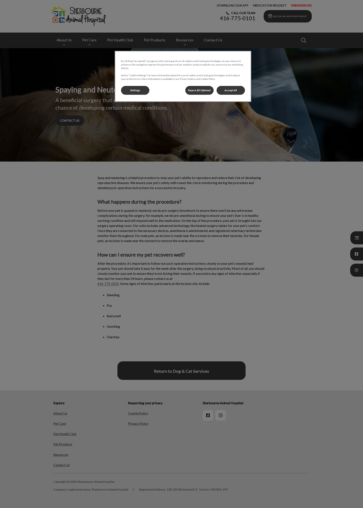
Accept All (231, 90)
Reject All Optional (199, 90)
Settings (135, 90)
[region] (183, 76)
